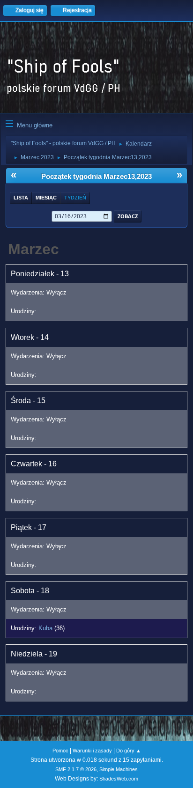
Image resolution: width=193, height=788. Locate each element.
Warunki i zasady (92, 750)
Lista (21, 197)
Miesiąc (46, 197)
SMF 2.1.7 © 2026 (75, 769)
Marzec (33, 249)
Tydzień (75, 197)
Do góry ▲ (128, 750)
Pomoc (60, 750)
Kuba (45, 628)
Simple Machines (118, 769)
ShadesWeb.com (118, 778)
